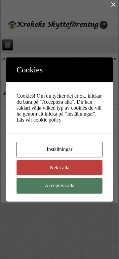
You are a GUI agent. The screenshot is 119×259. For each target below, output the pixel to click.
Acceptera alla (59, 185)
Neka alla (59, 167)
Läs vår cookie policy (39, 120)
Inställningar (59, 149)
